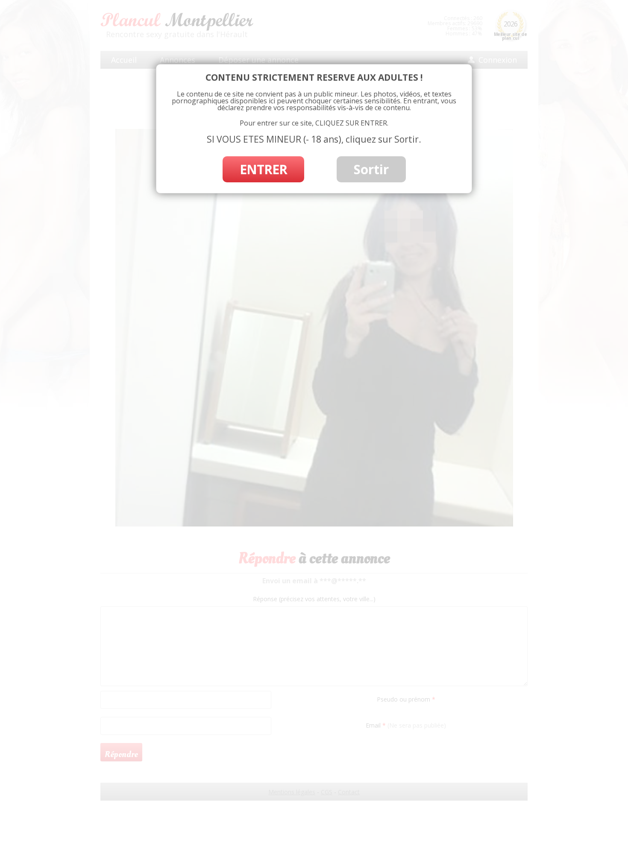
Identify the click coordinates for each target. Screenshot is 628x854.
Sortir (371, 169)
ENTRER (263, 169)
